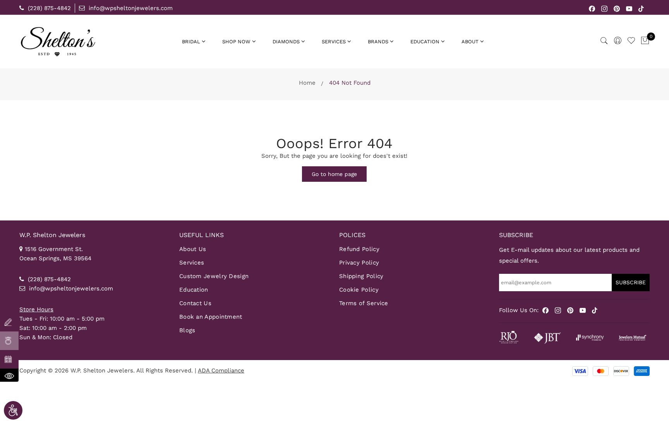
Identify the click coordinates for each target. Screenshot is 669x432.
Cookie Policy (359, 289)
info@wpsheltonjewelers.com (130, 8)
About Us (192, 249)
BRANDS (378, 41)
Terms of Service (363, 303)
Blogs (187, 330)
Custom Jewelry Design (214, 276)
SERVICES (334, 41)
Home (307, 82)
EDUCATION (424, 41)
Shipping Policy (361, 276)
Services (191, 262)
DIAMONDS (286, 41)
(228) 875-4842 (48, 8)
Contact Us (195, 303)
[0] (645, 41)
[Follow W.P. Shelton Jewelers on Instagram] (604, 8)
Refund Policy (359, 249)
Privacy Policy (359, 262)
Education (193, 289)
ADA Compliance (221, 370)
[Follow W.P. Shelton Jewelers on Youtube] (629, 8)
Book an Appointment (210, 316)
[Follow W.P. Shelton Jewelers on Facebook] (592, 8)
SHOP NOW (236, 41)
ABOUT (470, 41)
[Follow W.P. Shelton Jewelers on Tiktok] (641, 8)
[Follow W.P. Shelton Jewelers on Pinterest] (617, 8)
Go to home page (334, 174)
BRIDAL (191, 41)
